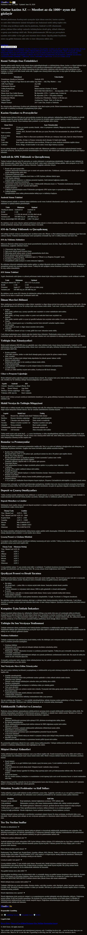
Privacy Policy (6, 923)
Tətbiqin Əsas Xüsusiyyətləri (52, 51)
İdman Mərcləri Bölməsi (33, 51)
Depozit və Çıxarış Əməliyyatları (39, 53)
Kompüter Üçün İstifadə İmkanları (13, 54)
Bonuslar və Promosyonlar (18, 53)
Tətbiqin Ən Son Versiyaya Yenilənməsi (40, 54)
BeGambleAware (26, 915)
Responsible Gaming (51, 923)
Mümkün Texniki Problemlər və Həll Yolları (36, 56)
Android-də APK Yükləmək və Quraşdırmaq (63, 49)
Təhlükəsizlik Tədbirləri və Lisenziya (68, 54)
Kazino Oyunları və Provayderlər (36, 49)
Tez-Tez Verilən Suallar (61, 56)
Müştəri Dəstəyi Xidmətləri (11, 56)
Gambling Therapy (11, 915)
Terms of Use (15, 923)
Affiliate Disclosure (26, 923)
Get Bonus (4, 45)
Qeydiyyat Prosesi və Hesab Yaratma (64, 53)
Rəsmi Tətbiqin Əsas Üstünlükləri (12, 49)
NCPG (36, 915)
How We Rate (38, 923)
